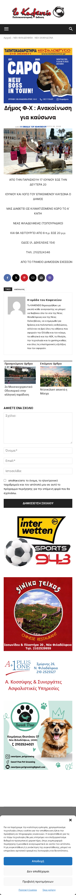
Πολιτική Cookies (28, 890)
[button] (70, 820)
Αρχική (7, 37)
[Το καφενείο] (38, 12)
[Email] (33, 277)
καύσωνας (19, 289)
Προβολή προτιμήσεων (38, 881)
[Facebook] (7, 277)
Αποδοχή (38, 861)
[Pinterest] (24, 277)
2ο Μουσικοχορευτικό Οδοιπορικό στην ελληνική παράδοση (18, 390)
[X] (16, 277)
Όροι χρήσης (49, 890)
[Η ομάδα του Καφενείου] (16, 324)
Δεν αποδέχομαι (38, 871)
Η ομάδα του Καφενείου (33, 127)
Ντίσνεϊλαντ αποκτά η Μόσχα (53, 391)
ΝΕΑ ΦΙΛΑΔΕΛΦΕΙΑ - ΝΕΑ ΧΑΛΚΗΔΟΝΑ (33, 37)
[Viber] (49, 277)
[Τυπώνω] (41, 277)
